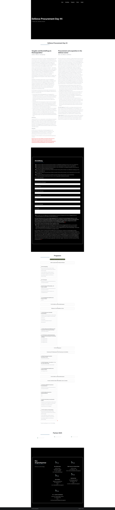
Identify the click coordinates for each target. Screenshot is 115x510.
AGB (82, 508)
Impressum (80, 508)
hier (41, 239)
